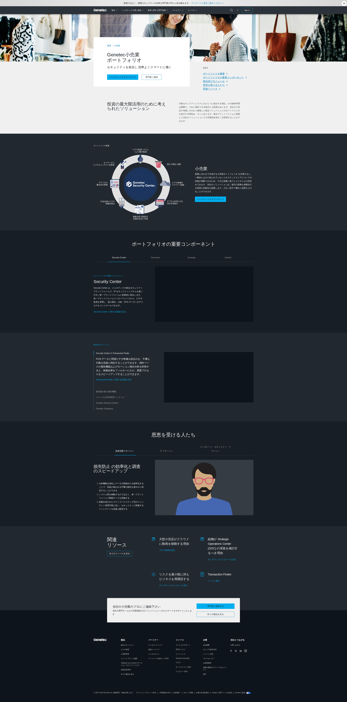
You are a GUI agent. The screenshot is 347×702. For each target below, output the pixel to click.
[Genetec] (100, 10)
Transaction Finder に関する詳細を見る (114, 379)
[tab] (119, 257)
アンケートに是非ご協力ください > (207, 3)
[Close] (344, 3)
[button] (215, 614)
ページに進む (214, 581)
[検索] (231, 10)
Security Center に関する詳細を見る (110, 312)
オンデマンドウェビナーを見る (222, 559)
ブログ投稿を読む (167, 550)
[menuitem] (114, 10)
